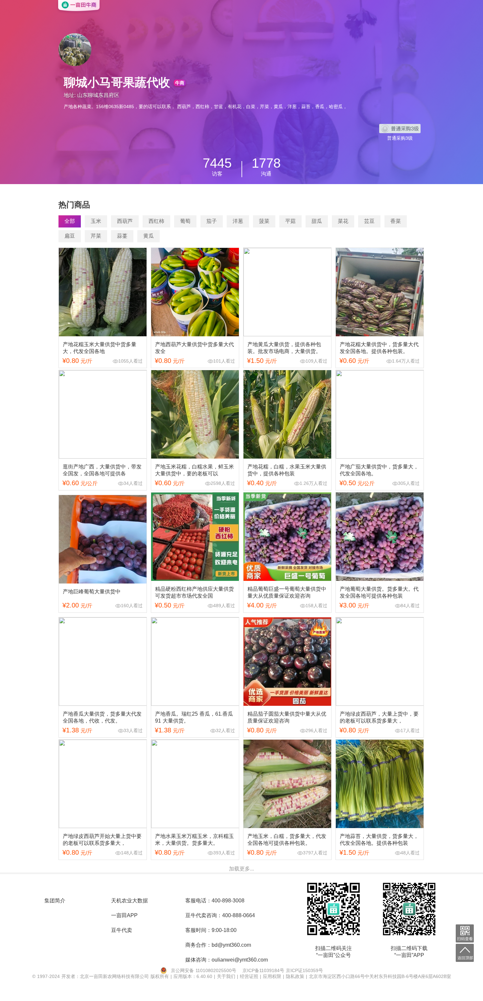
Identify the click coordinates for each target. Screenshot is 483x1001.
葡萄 (185, 221)
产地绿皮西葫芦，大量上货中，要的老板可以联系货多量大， (379, 717)
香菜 (395, 221)
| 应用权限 (271, 976)
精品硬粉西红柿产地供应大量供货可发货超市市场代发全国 (194, 592)
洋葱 (238, 221)
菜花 (343, 221)
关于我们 (227, 976)
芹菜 (96, 236)
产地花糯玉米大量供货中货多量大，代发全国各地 (99, 348)
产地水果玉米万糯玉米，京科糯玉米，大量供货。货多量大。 (194, 839)
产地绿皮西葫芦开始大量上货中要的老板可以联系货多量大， (102, 839)
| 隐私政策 (294, 976)
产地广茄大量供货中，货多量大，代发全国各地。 (379, 470)
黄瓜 (148, 236)
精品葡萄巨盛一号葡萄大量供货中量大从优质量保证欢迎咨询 (286, 592)
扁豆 (69, 236)
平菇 (290, 221)
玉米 (96, 221)
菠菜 (264, 221)
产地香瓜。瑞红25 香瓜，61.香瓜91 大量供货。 (194, 717)
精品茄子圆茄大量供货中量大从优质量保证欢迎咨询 (286, 717)
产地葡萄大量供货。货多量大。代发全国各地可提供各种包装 (379, 592)
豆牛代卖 (121, 930)
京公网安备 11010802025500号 (203, 970)
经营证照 (250, 976)
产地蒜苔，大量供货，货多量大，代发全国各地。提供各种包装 (379, 839)
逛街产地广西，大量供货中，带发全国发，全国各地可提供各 (102, 470)
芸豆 (369, 221)
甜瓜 (316, 221)
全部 (69, 221)
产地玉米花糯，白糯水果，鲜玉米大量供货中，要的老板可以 (194, 470)
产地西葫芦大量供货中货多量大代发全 (194, 348)
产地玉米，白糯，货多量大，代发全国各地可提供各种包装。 (286, 839)
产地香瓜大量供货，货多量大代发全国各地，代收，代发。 (102, 717)
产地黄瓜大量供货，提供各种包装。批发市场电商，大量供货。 (284, 348)
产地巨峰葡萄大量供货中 (92, 591)
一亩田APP (124, 915)
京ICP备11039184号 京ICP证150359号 (282, 970)
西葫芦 (125, 221)
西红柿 (156, 221)
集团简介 (54, 900)
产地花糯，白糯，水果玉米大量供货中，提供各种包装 (286, 470)
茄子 (211, 221)
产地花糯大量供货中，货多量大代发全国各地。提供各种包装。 (379, 348)
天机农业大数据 (129, 900)
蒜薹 (122, 236)
